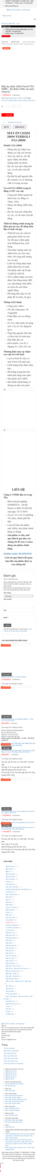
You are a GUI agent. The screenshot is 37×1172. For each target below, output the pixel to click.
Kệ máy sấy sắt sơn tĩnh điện (14, 1084)
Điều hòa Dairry (10, 1091)
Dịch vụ (8, 899)
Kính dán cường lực (12, 925)
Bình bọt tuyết (10, 874)
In (3, 122)
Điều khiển (9, 905)
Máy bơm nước (10, 935)
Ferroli (3, 100)
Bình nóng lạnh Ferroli (12, 1108)
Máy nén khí (10, 961)
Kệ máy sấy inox (10, 1086)
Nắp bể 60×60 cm (11, 1071)
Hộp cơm (8, 915)
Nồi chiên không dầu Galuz (13, 1122)
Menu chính (5, 36)
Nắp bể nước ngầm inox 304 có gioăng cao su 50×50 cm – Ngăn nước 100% (18, 812)
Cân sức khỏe (10, 884)
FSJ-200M (9, 100)
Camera (8, 882)
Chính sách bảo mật (10, 1053)
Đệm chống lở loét (11, 894)
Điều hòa (8, 902)
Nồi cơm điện (10, 991)
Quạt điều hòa (10, 1001)
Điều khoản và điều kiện (11, 1051)
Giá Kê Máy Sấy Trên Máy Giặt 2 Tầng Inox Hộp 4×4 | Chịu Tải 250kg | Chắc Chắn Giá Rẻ (18, 828)
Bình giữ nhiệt (10, 877)
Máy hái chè (9, 950)
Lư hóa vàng (10, 930)
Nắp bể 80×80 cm (11, 1075)
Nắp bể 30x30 (9, 1079)
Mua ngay (9, 115)
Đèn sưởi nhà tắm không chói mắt (16, 1099)
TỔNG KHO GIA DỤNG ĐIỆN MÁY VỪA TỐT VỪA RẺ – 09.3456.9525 (19, 30)
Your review (8, 599)
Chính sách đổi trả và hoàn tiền (13, 1063)
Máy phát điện (10, 963)
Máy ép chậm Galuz (11, 1115)
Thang (8, 1006)
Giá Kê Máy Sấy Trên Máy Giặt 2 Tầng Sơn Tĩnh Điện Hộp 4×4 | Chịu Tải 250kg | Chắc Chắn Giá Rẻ (18, 751)
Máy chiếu (9, 943)
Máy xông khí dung (12, 979)
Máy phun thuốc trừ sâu (13, 966)
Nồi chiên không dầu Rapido (14, 1120)
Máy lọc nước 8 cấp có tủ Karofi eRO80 (13, 677)
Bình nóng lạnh (10, 879)
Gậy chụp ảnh (10, 910)
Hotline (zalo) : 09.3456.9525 (14, 33)
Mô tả (6, 127)
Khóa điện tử (10, 920)
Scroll (1, 1163)
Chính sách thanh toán (11, 1058)
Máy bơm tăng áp (11, 938)
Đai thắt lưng (10, 892)
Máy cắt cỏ (9, 940)
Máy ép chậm (15, 42)
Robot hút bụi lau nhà (12, 1004)
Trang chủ (4, 42)
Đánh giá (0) (19, 127)
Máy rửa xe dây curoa (13, 971)
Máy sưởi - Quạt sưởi (12, 976)
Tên (5, 610)
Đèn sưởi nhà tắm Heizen (13, 1097)
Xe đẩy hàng (10, 1014)
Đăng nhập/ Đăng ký (11, 6)
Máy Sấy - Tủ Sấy (11, 973)
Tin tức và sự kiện (9, 1048)
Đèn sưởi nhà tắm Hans (12, 1103)
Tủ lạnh (8, 1011)
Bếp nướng (9, 869)
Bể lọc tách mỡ (10, 866)
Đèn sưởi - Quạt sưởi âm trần (14, 1101)
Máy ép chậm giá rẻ (29, 100)
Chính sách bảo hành (10, 1056)
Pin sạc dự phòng (11, 994)
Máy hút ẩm (9, 953)
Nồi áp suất (9, 989)
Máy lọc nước (10, 958)
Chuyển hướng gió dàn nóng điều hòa (18, 889)
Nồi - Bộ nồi (9, 986)
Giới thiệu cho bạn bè (14, 122)
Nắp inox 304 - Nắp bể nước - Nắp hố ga (18, 981)
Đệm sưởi (9, 897)
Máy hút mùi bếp (11, 956)
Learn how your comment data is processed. (18, 630)
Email (6, 617)
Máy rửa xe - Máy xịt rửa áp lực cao (17, 968)
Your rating (7, 593)
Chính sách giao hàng (10, 1061)
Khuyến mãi (21, 98)
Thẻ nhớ (8, 1009)
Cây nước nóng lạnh (12, 887)
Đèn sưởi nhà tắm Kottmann (14, 1095)
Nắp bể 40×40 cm (11, 1077)
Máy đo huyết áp (11, 945)
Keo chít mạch (10, 917)
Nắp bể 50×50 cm (11, 1073)
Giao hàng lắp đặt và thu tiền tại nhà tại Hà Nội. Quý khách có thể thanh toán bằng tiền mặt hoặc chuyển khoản (20, 1136)
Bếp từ (8, 871)
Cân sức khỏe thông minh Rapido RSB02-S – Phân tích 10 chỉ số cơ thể (17, 719)
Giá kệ (8, 912)
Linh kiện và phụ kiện (12, 928)
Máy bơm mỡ (10, 933)
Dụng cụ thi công (11, 907)
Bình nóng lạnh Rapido (12, 1110)
